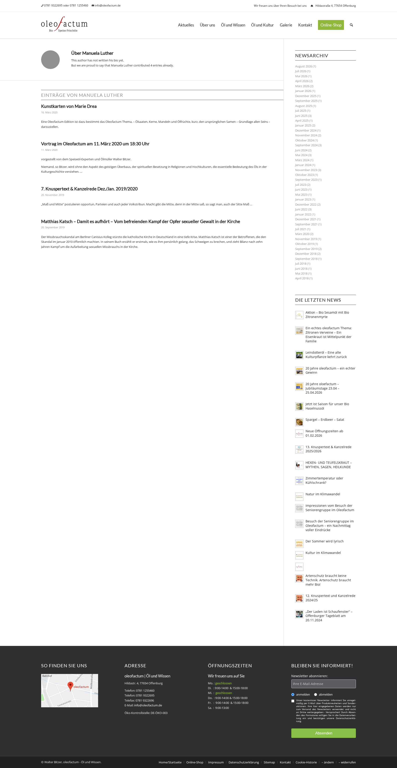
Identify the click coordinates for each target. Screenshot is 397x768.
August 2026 (303, 66)
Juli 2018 (300, 263)
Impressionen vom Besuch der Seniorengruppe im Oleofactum (330, 507)
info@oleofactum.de (108, 5)
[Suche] (351, 25)
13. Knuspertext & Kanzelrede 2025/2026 (329, 449)
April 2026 (302, 81)
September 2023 (306, 180)
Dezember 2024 (305, 130)
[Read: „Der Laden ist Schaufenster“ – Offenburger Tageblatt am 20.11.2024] (299, 614)
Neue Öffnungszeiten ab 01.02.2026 (324, 433)
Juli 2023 (300, 185)
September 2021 (306, 224)
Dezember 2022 (305, 204)
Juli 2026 (300, 71)
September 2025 (306, 101)
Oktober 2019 (304, 244)
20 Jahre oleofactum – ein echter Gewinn (330, 370)
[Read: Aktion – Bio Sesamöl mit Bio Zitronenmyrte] (299, 315)
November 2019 (306, 239)
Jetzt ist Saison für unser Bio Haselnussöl (327, 406)
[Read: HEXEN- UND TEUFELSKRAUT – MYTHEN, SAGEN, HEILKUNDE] (299, 465)
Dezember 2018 (305, 254)
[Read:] (299, 567)
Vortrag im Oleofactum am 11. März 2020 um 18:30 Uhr (95, 143)
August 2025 (303, 106)
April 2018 (302, 278)
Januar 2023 (303, 199)
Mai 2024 (301, 155)
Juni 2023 (301, 189)
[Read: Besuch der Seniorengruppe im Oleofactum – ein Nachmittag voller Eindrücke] (299, 524)
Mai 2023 (301, 194)
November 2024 (306, 135)
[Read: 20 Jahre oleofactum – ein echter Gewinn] (299, 371)
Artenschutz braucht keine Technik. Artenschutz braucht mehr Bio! (328, 580)
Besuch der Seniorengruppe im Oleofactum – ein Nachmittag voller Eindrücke (330, 525)
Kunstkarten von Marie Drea (69, 106)
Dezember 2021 (305, 219)
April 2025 (302, 120)
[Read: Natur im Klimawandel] (299, 497)
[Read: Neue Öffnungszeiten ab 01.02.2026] (299, 434)
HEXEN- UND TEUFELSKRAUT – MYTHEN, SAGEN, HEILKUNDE (329, 464)
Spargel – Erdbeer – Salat (325, 419)
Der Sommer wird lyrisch (325, 541)
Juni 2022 (301, 209)
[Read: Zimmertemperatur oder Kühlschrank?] (299, 481)
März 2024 (302, 160)
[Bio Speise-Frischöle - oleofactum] (64, 25)
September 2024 (306, 145)
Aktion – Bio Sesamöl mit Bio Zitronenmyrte (327, 314)
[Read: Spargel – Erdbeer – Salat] (299, 422)
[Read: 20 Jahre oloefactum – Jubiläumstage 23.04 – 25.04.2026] (299, 386)
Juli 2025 (300, 111)
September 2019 (306, 249)
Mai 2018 (301, 273)
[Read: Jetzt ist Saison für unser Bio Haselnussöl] (299, 406)
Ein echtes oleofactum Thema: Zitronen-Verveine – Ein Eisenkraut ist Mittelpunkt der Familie (329, 334)
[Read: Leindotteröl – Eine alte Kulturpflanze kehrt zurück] (299, 355)
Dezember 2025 (305, 96)
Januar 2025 (303, 125)
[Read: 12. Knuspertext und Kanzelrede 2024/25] (299, 598)
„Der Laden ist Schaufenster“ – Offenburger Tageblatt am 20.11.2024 (329, 615)
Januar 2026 (303, 91)
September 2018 (306, 259)
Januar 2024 (303, 165)
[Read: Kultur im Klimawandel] (299, 555)
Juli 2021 (300, 229)
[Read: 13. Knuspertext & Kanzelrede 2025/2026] (299, 449)
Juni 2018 (301, 269)
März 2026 (302, 86)
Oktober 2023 (304, 175)
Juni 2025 (301, 116)
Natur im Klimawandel (323, 494)
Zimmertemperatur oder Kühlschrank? (324, 480)
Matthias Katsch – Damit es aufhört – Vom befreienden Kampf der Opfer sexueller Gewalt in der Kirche (140, 221)
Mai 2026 (301, 76)
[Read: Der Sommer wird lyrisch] (299, 544)
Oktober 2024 (304, 140)
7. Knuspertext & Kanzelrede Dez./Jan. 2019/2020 (89, 188)
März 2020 (302, 234)
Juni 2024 (301, 150)
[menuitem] (186, 25)
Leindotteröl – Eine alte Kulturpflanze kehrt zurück (326, 354)
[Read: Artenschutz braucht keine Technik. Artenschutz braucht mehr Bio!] (299, 578)
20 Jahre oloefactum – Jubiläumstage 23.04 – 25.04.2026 (322, 388)
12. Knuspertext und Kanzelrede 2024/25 (330, 597)
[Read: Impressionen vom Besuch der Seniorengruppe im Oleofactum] (299, 508)
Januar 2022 (303, 214)
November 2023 (306, 170)
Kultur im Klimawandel (323, 552)
